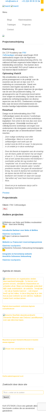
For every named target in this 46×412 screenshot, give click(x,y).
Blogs (9, 20)
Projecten (26, 25)
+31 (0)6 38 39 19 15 (31, 1)
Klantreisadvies (25, 20)
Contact (10, 30)
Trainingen (11, 25)
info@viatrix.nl (12, 1)
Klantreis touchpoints (11, 234)
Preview (5, 193)
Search (6, 397)
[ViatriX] (10, 6)
